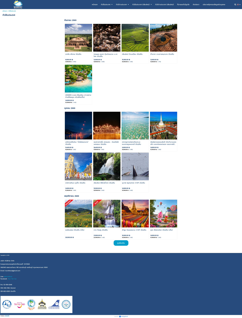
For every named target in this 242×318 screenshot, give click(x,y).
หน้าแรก (5, 11)
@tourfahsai (8, 276)
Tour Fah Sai (12, 279)
